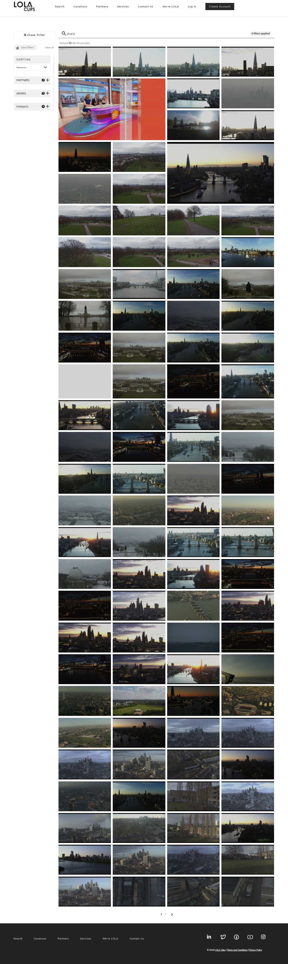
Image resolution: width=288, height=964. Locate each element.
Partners (102, 6)
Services (123, 6)
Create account (220, 6)
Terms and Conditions (237, 950)
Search (60, 6)
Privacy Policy (255, 950)
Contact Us (145, 6)
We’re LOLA (170, 6)
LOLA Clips (220, 950)
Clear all (49, 47)
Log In (192, 6)
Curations (80, 6)
